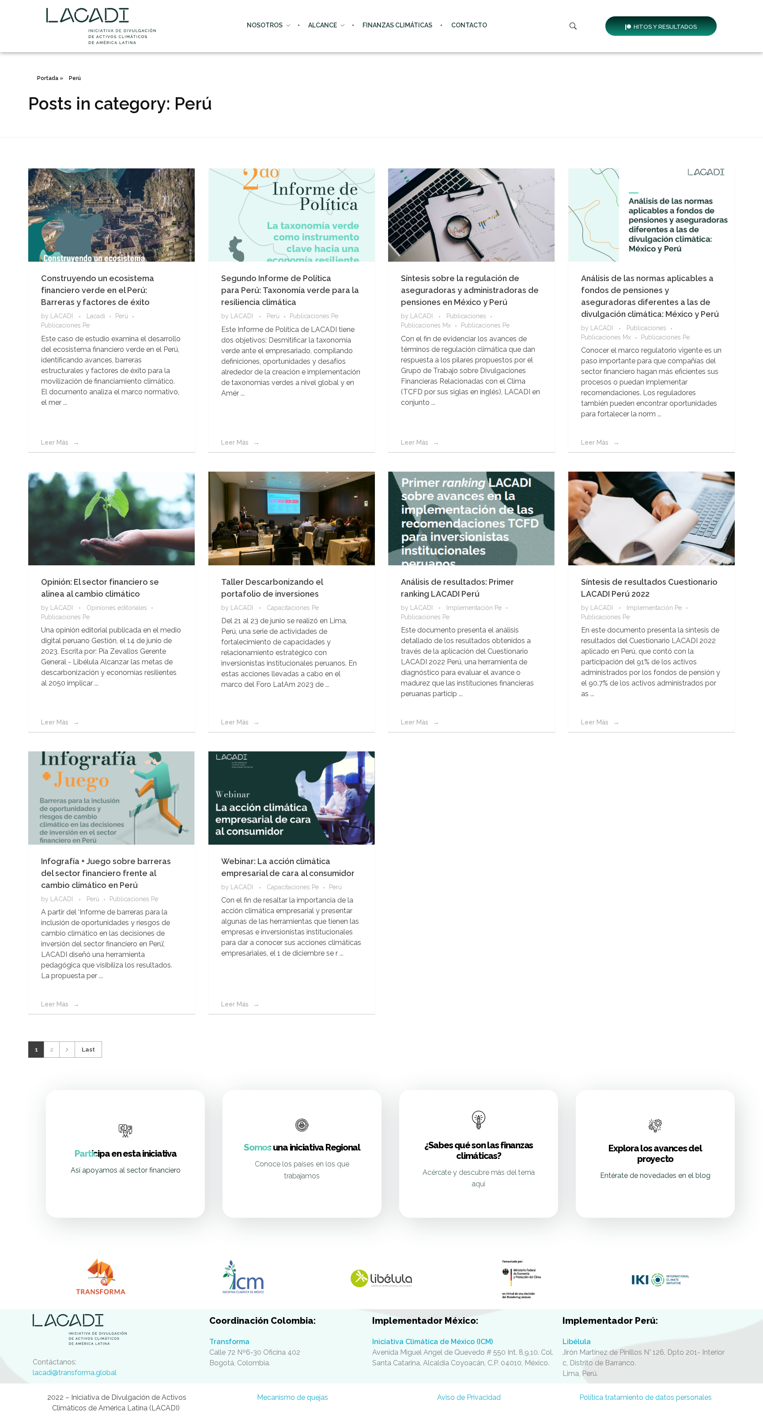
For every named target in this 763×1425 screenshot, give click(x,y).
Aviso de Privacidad (469, 1397)
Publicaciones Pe (65, 325)
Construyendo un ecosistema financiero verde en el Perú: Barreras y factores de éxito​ (97, 290)
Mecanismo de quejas (293, 1397)
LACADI (62, 316)
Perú (121, 316)
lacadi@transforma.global (75, 1372)
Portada (47, 78)
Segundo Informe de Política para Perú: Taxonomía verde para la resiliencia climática (290, 290)
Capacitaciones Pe (293, 607)
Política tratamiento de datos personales (646, 1397)
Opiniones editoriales (117, 607)
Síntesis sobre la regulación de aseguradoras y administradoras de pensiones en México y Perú (470, 290)
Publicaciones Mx (426, 325)
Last (88, 1049)
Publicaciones (466, 316)
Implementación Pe (474, 607)
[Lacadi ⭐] (116, 1329)
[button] (661, 26)
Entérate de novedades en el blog (655, 1175)
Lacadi (96, 316)
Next (67, 1049)
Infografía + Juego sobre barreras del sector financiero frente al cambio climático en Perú (106, 873)
